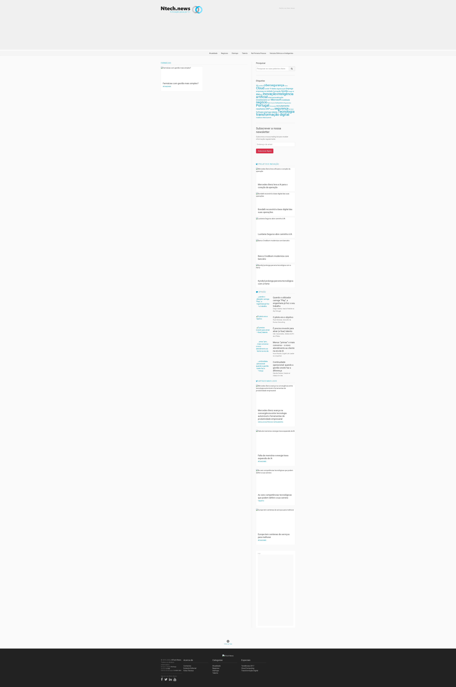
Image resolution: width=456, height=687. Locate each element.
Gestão (284, 91)
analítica (261, 86)
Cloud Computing (247, 668)
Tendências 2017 (247, 666)
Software (260, 112)
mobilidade (285, 100)
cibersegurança (274, 85)
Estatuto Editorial (189, 668)
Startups (235, 53)
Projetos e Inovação (268, 164)
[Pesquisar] (292, 68)
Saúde (272, 109)
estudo (270, 91)
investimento (262, 100)
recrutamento (282, 106)
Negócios (224, 53)
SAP (268, 109)
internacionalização (275, 97)
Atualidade (213, 53)
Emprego (289, 88)
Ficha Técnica (188, 671)
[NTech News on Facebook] (162, 679)
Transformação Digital (249, 671)
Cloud (260, 88)
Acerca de (188, 660)
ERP (265, 91)
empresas (260, 91)
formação (277, 91)
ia (293, 91)
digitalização (281, 89)
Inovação (270, 94)
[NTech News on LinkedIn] (171, 679)
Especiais (245, 660)
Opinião (262, 292)
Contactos (187, 666)
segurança (281, 108)
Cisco (286, 86)
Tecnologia (286, 112)
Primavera (273, 106)
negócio (261, 102)
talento (275, 112)
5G (257, 86)
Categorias (217, 660)
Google (290, 91)
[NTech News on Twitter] (166, 679)
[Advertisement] (228, 33)
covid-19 (268, 89)
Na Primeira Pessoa (258, 53)
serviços (291, 109)
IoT (269, 100)
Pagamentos (287, 103)
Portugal (262, 105)
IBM (258, 94)
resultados (260, 109)
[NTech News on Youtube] (175, 679)
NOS (269, 103)
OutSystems (279, 103)
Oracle (273, 103)
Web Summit (267, 117)
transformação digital (272, 115)
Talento (245, 53)
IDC (261, 94)
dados (274, 89)
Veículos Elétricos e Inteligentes (281, 53)
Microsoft (276, 99)
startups (267, 112)
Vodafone (259, 117)
